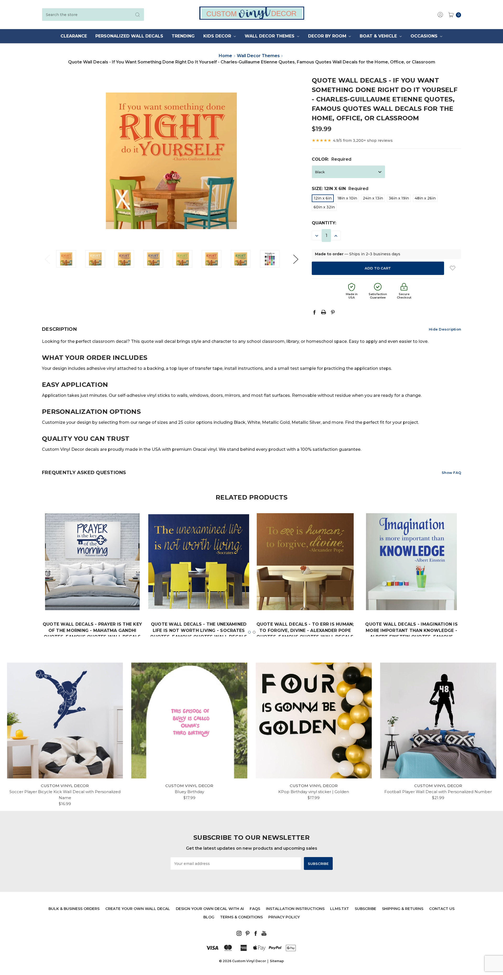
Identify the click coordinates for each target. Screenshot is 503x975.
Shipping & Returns (402, 908)
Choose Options (92, 594)
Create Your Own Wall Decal (137, 908)
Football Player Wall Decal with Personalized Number (438, 791)
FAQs (255, 908)
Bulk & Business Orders (74, 908)
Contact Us (442, 908)
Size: (340, 188)
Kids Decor (217, 36)
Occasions (425, 36)
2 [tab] (254, 632)
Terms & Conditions (241, 917)
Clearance (74, 36)
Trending (183, 36)
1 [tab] (249, 632)
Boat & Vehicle (379, 36)
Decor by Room (328, 36)
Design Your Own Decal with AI (210, 908)
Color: (331, 159)
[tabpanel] (92, 586)
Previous (47, 259)
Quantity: (324, 222)
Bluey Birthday (189, 791)
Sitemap (277, 961)
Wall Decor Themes (270, 36)
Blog (208, 917)
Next (295, 259)
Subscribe (365, 908)
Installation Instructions (295, 908)
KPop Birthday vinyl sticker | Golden (313, 791)
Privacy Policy (284, 917)
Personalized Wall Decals (129, 36)
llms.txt (339, 908)
